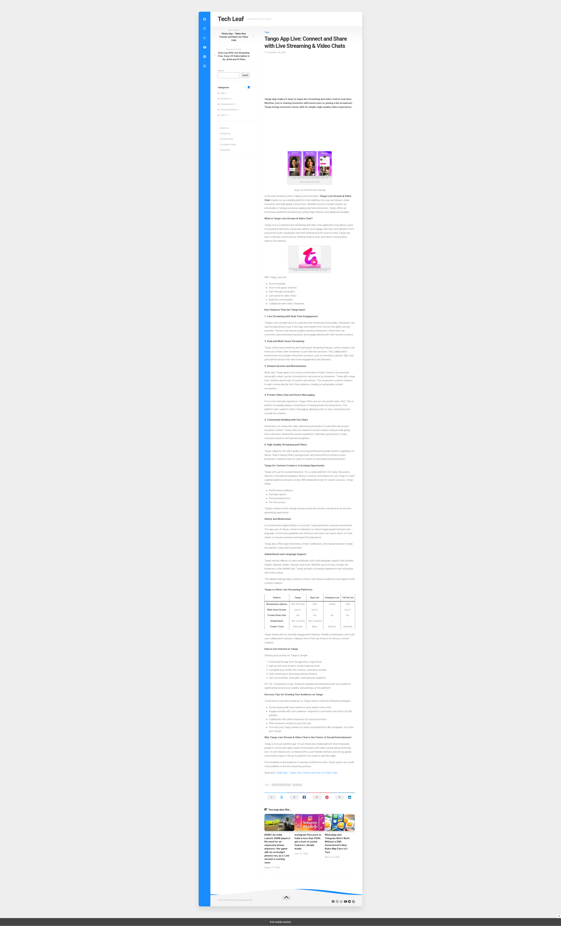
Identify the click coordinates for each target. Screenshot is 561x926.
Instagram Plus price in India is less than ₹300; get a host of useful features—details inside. (308, 841)
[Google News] (204, 66)
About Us (224, 128)
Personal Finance (229, 109)
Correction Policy (228, 144)
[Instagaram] (204, 29)
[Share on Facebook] (298, 797)
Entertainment (227, 104)
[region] (310, 76)
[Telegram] (204, 57)
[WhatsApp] (204, 38)
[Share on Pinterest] (321, 797)
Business (225, 98)
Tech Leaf (231, 19)
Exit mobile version (280, 921)
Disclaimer (225, 150)
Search (221, 70)
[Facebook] (204, 19)
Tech (266, 32)
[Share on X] (275, 797)
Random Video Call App (281, 785)
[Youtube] (204, 47)
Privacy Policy (226, 139)
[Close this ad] (559, 916)
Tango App (297, 785)
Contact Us (225, 133)
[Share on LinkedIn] (343, 797)
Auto (223, 93)
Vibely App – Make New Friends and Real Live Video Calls (306, 772)
